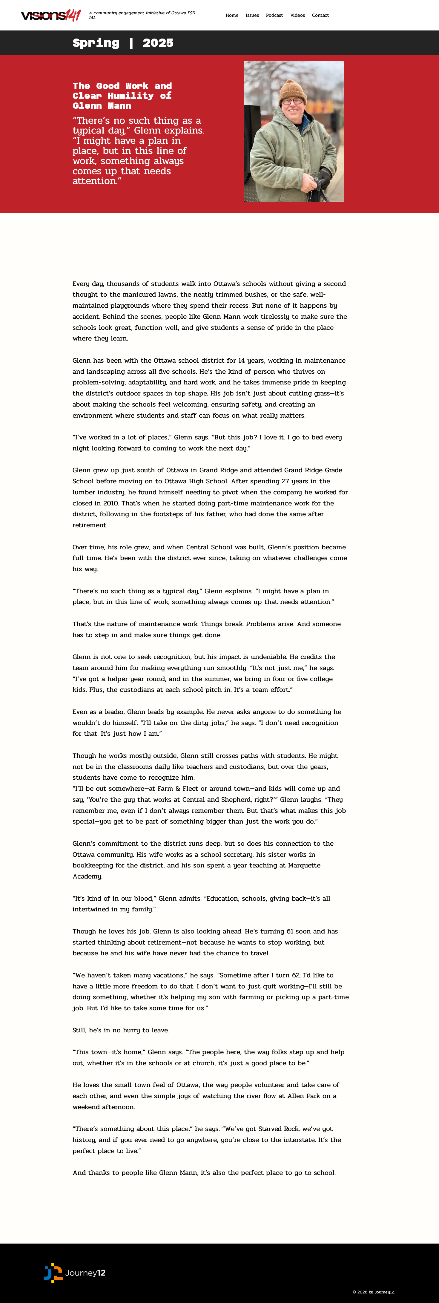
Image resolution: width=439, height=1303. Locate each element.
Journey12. (385, 1292)
